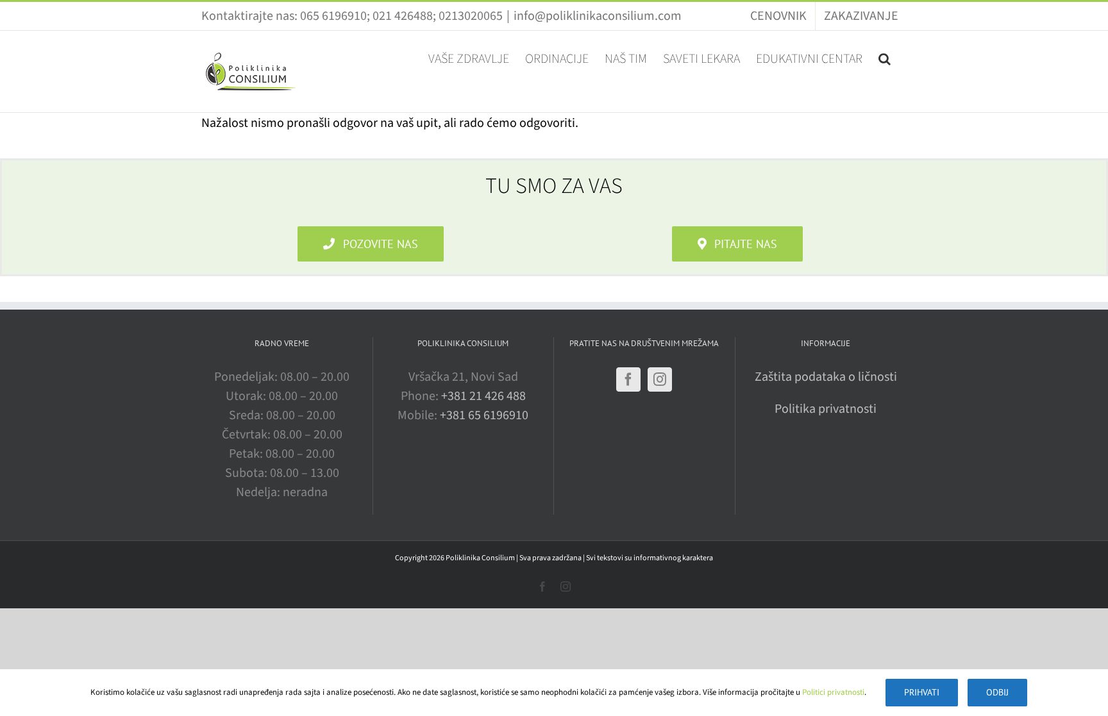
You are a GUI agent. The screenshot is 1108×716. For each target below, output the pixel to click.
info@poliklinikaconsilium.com (598, 16)
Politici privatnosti (833, 692)
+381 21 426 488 (483, 396)
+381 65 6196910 (484, 415)
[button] (884, 58)
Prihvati (921, 692)
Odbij (997, 692)
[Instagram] (660, 379)
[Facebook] (628, 379)
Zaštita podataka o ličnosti (826, 377)
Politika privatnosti (826, 409)
